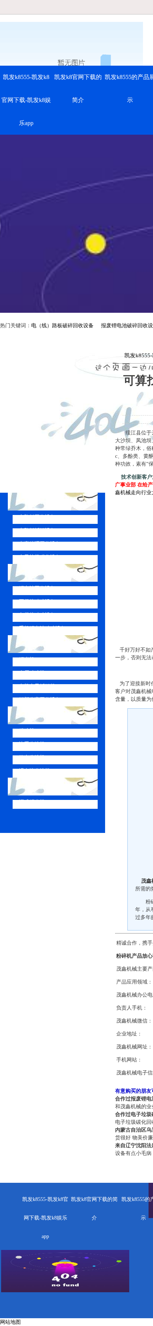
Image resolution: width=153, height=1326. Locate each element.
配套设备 (36, 715)
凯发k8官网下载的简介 (78, 88)
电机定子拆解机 (37, 686)
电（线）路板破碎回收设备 (62, 325)
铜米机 (27, 659)
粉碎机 (27, 730)
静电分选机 (32, 757)
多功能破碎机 (42, 786)
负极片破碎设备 (37, 615)
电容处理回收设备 (40, 544)
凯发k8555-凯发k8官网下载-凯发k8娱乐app (26, 100)
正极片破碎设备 (37, 601)
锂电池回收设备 (37, 588)
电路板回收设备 (37, 517)
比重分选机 (32, 744)
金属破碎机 (32, 673)
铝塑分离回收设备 (40, 699)
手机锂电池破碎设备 (42, 628)
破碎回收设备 (42, 644)
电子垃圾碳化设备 (40, 557)
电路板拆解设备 (37, 530)
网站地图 (10, 1322)
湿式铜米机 (32, 802)
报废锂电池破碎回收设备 (57, 573)
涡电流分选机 (34, 771)
